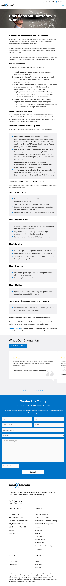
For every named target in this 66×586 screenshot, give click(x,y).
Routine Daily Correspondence (45, 524)
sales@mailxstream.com (41, 405)
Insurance (38, 527)
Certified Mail (39, 543)
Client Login (60, 2)
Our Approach (14, 514)
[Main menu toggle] (62, 6)
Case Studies (13, 561)
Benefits (11, 530)
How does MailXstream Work (18, 521)
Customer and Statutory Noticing (46, 521)
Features (12, 533)
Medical (37, 533)
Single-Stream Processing (43, 546)
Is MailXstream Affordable (17, 527)
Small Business (39, 536)
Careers (31, 413)
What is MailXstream (16, 518)
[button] (24, 390)
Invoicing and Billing (41, 514)
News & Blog (39, 564)
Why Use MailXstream (16, 524)
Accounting (38, 530)
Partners (38, 568)
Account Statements (42, 518)
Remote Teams (40, 540)
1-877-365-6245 (49, 2)
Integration (38, 549)
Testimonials (13, 564)
